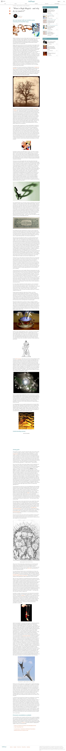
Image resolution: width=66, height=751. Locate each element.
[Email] (10, 14)
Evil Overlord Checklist (26, 635)
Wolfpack (31, 468)
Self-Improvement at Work (51, 19)
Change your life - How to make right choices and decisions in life (51, 21)
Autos (15, 3)
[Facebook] (10, 8)
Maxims (15, 110)
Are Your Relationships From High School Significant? (51, 27)
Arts (5, 3)
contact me (23, 722)
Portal (28, 492)
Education (46, 3)
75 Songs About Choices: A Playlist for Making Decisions (50, 33)
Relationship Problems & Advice (52, 25)
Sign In (59, 1)
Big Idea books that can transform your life (21, 730)
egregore (23, 595)
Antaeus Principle (18, 358)
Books (26, 3)
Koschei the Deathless (16, 511)
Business (36, 3)
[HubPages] (31, 1)
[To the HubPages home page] (4, 747)
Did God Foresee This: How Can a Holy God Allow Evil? (51, 11)
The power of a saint (16, 574)
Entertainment (57, 3)
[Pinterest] (10, 11)
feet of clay (29, 568)
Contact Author (20, 17)
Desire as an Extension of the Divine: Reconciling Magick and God (25, 725)
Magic (48, 40)
